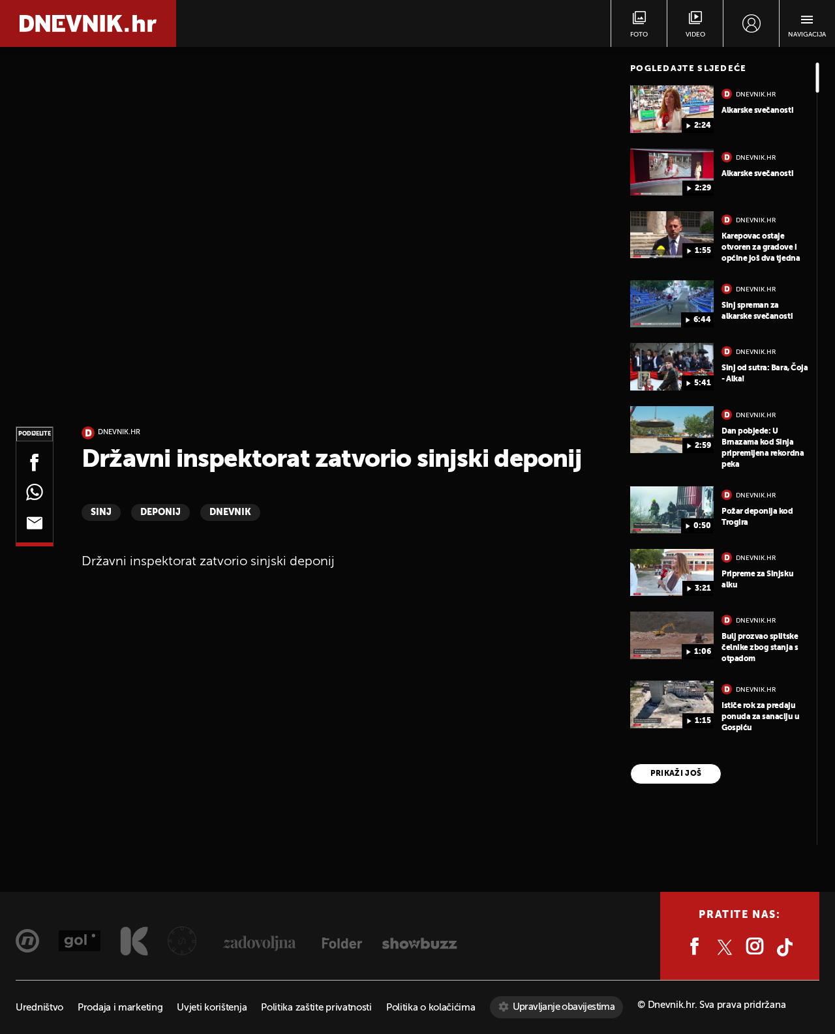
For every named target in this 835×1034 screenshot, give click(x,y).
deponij (160, 512)
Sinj (101, 512)
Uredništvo (39, 1007)
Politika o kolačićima (431, 1007)
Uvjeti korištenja (212, 1007)
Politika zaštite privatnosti (316, 1007)
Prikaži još (676, 774)
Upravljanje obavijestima (564, 1007)
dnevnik (230, 512)
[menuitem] (751, 23)
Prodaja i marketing (120, 1007)
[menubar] (751, 23)
